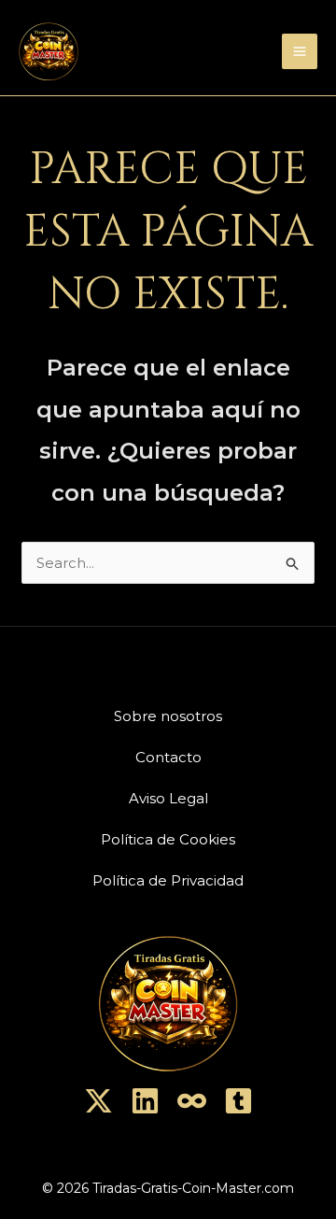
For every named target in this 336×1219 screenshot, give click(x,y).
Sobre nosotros (168, 716)
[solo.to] (192, 1101)
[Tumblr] (238, 1101)
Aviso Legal (168, 798)
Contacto (168, 757)
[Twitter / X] (98, 1101)
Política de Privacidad (168, 880)
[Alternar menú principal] (300, 52)
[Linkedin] (145, 1101)
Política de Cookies (168, 839)
